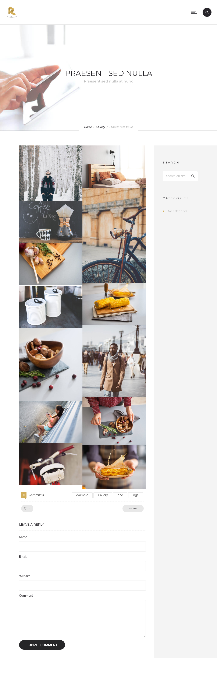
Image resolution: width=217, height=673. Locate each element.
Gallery (100, 126)
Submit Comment (42, 645)
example (82, 495)
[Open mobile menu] (195, 12)
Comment (26, 595)
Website (24, 576)
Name (23, 537)
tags (135, 495)
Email (22, 556)
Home (88, 126)
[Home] (12, 19)
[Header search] (207, 12)
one (120, 495)
